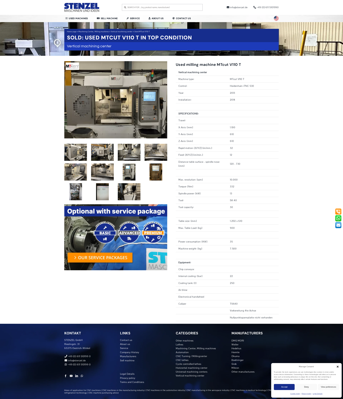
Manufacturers (128, 356)
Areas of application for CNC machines (82, 390)
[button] (337, 366)
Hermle (236, 352)
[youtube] (71, 376)
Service (124, 348)
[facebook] (65, 376)
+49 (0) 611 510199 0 (79, 364)
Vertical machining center (121, 31)
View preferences (328, 387)
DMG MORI (238, 340)
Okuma (236, 356)
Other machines (184, 340)
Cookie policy (295, 394)
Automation (182, 352)
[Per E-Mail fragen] (338, 223)
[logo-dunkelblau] (81, 3)
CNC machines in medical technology (248, 390)
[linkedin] (76, 376)
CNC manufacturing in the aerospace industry (208, 390)
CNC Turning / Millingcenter (191, 356)
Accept (284, 387)
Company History (129, 352)
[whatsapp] (82, 376)
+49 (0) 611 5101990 (267, 7)
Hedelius (236, 348)
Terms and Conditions (132, 382)
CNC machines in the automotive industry (165, 390)
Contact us (126, 340)
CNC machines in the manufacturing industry (123, 390)
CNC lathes (182, 360)
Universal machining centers (191, 371)
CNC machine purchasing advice (103, 392)
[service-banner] (115, 205)
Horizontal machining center (191, 367)
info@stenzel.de (238, 7)
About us (125, 344)
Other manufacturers (243, 371)
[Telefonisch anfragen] (338, 209)
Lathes (179, 344)
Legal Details (317, 394)
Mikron (235, 367)
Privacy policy (306, 394)
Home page (72, 31)
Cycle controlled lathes (188, 364)
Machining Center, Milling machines (94, 31)
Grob (234, 364)
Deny (306, 387)
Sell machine (127, 360)
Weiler (235, 344)
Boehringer (238, 360)
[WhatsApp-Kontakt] (338, 216)
